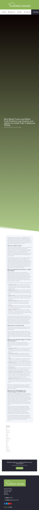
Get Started (19, 468)
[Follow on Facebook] (5, 503)
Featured (7, 440)
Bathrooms (8, 427)
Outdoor (7, 446)
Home (4, 12)
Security (7, 447)
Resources (12, 12)
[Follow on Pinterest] (11, 503)
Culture (7, 433)
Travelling (7, 449)
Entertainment (8, 438)
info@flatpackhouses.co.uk (12, 500)
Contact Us (28, 12)
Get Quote (35, 12)
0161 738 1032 (9, 497)
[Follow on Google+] (9, 503)
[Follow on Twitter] (7, 503)
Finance (7, 441)
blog (6, 429)
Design (20, 127)
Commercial (8, 430)
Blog (20, 12)
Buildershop (9, 420)
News (7, 444)
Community (8, 432)
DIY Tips (7, 436)
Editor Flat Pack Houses (9, 127)
